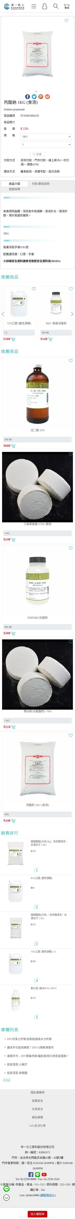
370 (34, 851)
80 (33, 887)
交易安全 (37, 1109)
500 (34, 961)
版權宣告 (37, 1100)
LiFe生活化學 (37, 1125)
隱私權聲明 (37, 1092)
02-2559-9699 (28, 1179)
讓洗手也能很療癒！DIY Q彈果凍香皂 (30, 1047)
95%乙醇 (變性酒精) (41, 878)
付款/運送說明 (40, 183)
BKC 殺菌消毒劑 (56, 323)
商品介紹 (14, 183)
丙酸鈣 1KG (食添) (37, 805)
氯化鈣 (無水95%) (44, 988)
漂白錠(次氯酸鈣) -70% (37, 711)
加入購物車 (37, 1214)
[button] (3, 314)
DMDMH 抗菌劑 (37, 617)
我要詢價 (14, 189)
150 (34, 998)
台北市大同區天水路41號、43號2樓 (41, 1157)
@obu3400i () (40, 1195)
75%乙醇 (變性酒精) (44, 951)
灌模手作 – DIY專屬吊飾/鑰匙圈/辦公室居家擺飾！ (38, 1056)
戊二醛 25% (38, 430)
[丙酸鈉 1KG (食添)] (37, 53)
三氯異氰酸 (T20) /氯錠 (37, 524)
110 (33, 924)
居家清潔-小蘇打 (17, 1064)
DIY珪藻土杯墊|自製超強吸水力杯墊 (29, 1039)
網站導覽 (37, 1117)
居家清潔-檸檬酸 (17, 1072)
